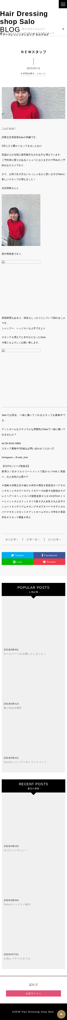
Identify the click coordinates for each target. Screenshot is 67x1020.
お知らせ (41, 73)
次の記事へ (55, 539)
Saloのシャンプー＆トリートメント (25, 762)
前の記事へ (12, 539)
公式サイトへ (34, 993)
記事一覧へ (33, 539)
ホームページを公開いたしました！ (25, 653)
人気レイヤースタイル (17, 958)
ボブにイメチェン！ (16, 850)
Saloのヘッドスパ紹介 (17, 904)
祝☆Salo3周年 (13, 707)
